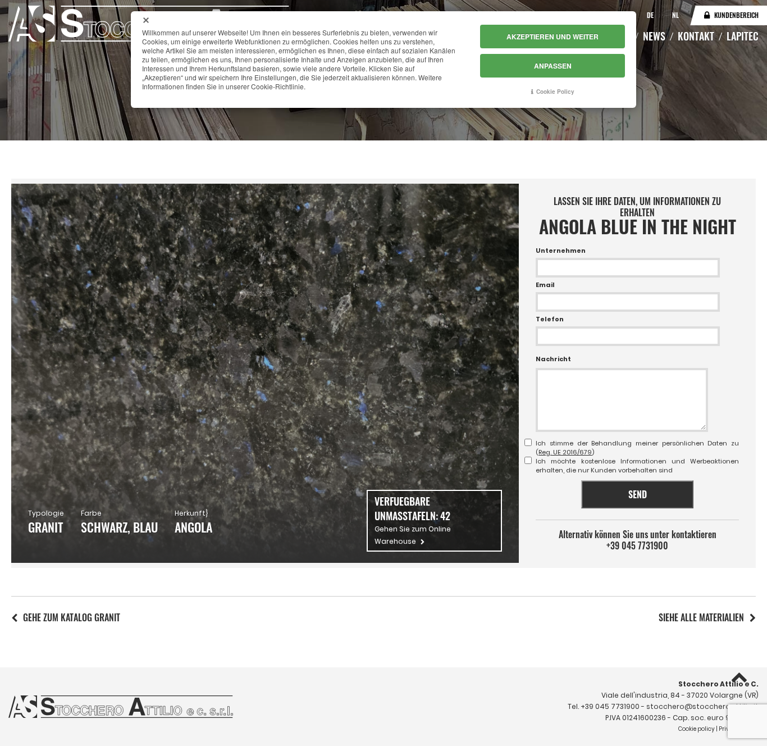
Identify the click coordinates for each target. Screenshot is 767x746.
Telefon (550, 319)
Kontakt (696, 36)
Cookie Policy (555, 91)
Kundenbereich (736, 15)
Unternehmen (561, 250)
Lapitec (743, 36)
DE (651, 15)
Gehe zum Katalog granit (71, 617)
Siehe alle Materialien (701, 617)
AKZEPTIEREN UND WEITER (552, 36)
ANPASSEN (553, 66)
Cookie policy (696, 729)
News (654, 36)
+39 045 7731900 (637, 545)
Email (545, 284)
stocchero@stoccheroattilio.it (702, 706)
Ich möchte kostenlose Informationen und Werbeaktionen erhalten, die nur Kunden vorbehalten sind (637, 466)
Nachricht (553, 358)
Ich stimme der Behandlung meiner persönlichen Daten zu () (637, 448)
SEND (637, 494)
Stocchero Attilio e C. (718, 684)
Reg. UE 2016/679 (565, 452)
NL (675, 15)
